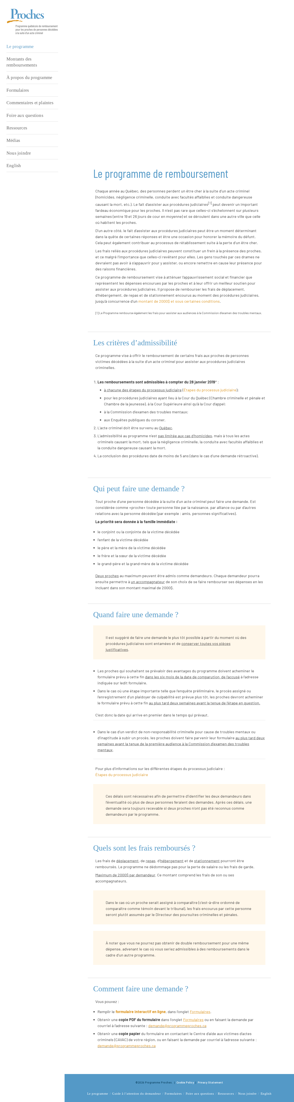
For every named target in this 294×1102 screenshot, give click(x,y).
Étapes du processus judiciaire (210, 389)
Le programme (97, 1093)
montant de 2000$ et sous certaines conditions (179, 301)
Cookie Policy (185, 1082)
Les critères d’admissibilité (131, 117)
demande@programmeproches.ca (177, 1025)
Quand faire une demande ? (131, 133)
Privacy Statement (210, 1082)
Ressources (226, 1093)
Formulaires (173, 1093)
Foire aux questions (200, 1093)
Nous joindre (247, 1093)
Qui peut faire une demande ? (133, 125)
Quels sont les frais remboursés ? (136, 141)
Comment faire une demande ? (134, 149)
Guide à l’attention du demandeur (136, 1093)
